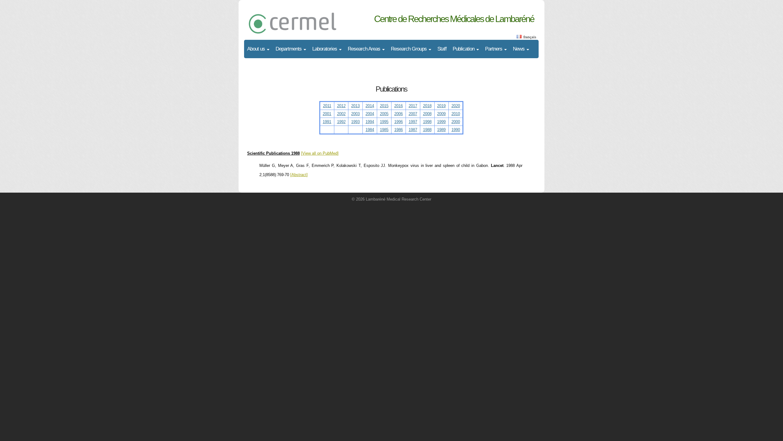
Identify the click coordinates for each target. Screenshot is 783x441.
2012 (341, 106)
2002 (341, 113)
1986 (398, 129)
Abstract (298, 174)
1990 (455, 129)
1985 (384, 129)
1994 (370, 121)
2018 (427, 106)
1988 (427, 129)
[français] (518, 37)
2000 (455, 121)
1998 (427, 121)
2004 (370, 113)
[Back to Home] (305, 17)
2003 (355, 113)
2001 (327, 113)
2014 (370, 106)
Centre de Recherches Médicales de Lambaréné (454, 19)
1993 (355, 121)
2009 (441, 113)
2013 (355, 106)
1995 (384, 121)
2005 (384, 113)
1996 (398, 121)
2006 (398, 113)
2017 (413, 106)
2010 (455, 113)
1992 (341, 121)
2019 (441, 106)
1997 (413, 121)
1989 (441, 129)
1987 (413, 129)
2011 (327, 106)
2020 (455, 106)
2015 (384, 106)
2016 (398, 106)
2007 (413, 113)
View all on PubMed (319, 153)
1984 (370, 129)
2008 (427, 113)
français (529, 37)
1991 (327, 121)
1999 (441, 121)
